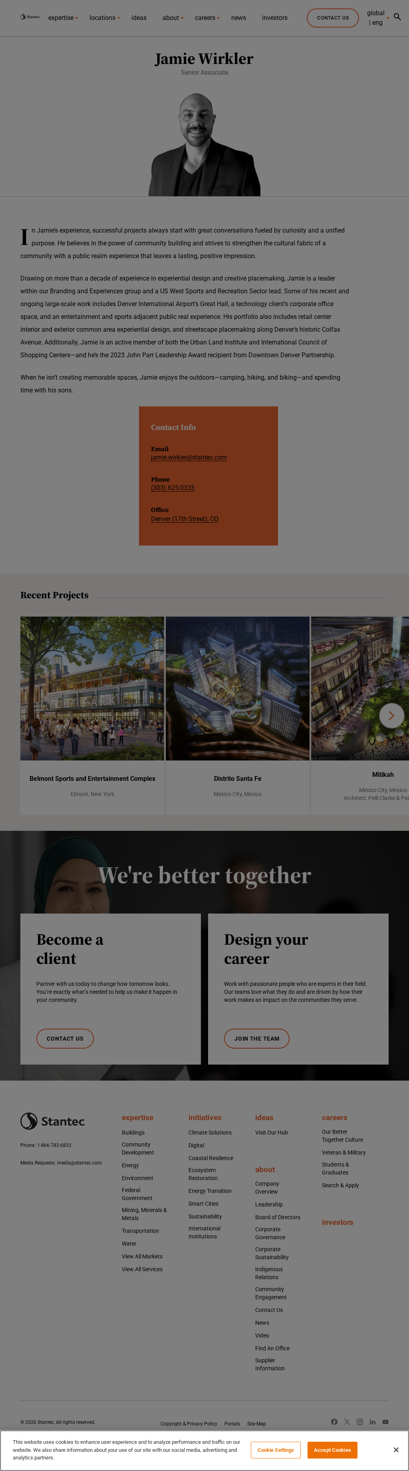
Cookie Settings (276, 1450)
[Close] (396, 1450)
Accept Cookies (332, 1450)
